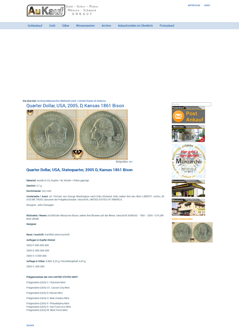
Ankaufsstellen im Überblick (135, 26)
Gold (52, 26)
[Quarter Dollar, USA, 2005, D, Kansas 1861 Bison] (77, 111)
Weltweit (65, 100)
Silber (65, 26)
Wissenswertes (85, 26)
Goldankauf (35, 26)
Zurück (30, 325)
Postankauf (167, 26)
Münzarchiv (53, 100)
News (207, 5)
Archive (106, 26)
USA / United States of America (89, 100)
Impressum (194, 5)
